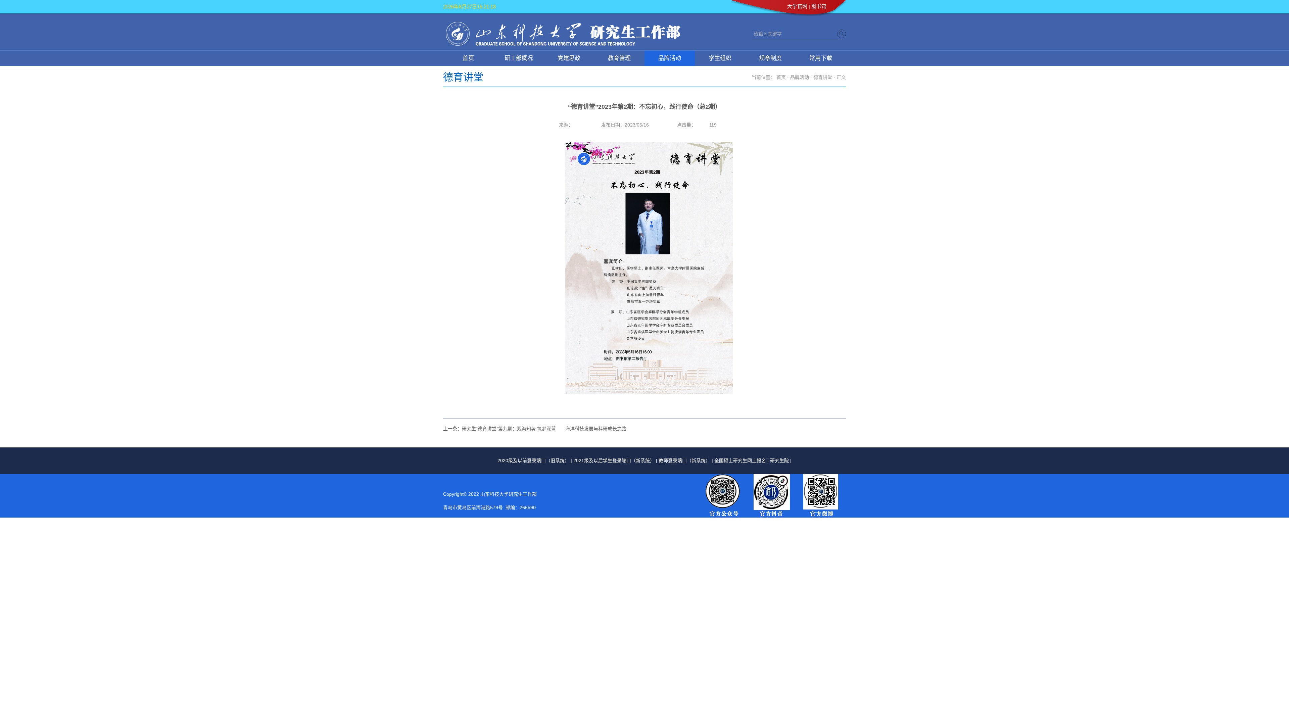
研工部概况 (519, 58)
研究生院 (779, 460)
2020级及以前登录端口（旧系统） (533, 460)
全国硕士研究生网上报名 (740, 460)
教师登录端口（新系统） (684, 460)
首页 (468, 58)
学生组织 (720, 58)
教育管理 (619, 58)
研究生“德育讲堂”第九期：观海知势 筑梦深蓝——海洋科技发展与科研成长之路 (544, 428)
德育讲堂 (822, 77)
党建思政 (569, 58)
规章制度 (770, 58)
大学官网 (797, 6)
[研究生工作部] (563, 44)
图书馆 (818, 6)
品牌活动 (669, 58)
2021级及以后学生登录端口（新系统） (614, 460)
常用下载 (820, 58)
